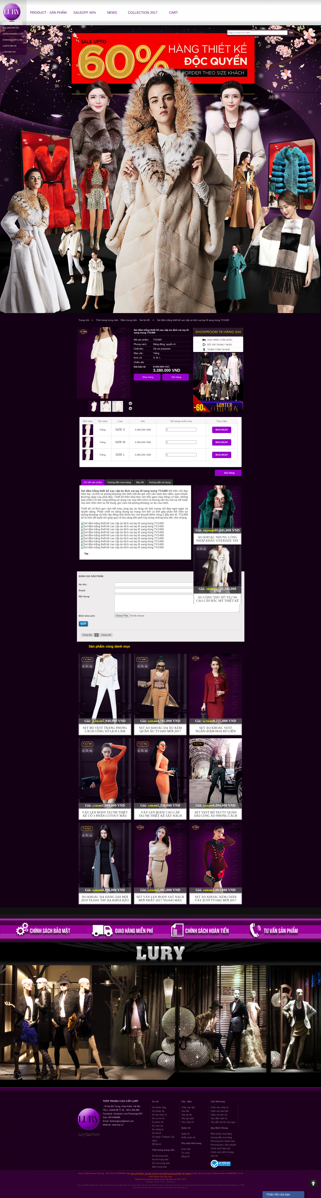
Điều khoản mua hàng (221, 1134)
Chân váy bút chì (219, 1114)
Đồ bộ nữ (156, 1144)
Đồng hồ (185, 1156)
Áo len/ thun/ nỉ (159, 1114)
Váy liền (185, 1111)
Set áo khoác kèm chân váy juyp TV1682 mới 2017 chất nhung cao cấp (216, 900)
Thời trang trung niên (163, 1150)
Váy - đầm (186, 1101)
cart (173, 12)
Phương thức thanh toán (223, 1141)
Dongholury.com (12, 40)
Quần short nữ (188, 1137)
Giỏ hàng (229, 472)
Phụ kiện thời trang (191, 1143)
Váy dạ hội (186, 1114)
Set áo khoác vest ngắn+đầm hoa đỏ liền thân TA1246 (216, 731)
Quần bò (185, 1134)
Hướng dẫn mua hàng (221, 1137)
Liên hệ (214, 1156)
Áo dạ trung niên (160, 1156)
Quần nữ (185, 1128)
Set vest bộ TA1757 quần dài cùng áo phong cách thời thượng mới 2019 (215, 816)
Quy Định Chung (219, 1128)
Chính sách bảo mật (220, 1148)
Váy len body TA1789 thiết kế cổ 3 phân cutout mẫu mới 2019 (105, 816)
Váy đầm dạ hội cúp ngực (223, 1122)
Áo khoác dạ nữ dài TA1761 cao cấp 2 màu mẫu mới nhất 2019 (217, 601)
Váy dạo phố (187, 1118)
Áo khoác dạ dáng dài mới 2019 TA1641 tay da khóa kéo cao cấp (105, 900)
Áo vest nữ (157, 1125)
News (112, 12)
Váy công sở (187, 1122)
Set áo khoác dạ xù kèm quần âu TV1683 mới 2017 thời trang (160, 731)
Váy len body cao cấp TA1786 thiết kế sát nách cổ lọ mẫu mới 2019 (160, 816)
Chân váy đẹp (188, 1107)
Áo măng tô (157, 1129)
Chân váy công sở (220, 1107)
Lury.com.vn (9, 46)
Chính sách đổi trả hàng (222, 1152)
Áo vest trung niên (161, 1163)
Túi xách (185, 1153)
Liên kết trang (218, 1101)
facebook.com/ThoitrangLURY (128, 1113)
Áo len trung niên (160, 1159)
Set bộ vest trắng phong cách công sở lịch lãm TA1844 (105, 731)
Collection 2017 (142, 12)
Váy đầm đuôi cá (219, 1118)
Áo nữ (155, 1101)
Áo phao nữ (158, 1122)
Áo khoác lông (159, 1107)
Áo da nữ (156, 1133)
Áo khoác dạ (158, 1111)
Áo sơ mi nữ (158, 1118)
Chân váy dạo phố (219, 1111)
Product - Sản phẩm (48, 12)
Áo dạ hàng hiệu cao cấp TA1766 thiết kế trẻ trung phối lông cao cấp (217, 542)
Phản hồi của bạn (278, 1194)
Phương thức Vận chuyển (223, 1145)
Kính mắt (185, 1149)
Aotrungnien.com (13, 34)
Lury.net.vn (9, 52)
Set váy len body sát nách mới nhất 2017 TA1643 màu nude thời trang (160, 900)
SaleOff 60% (84, 12)
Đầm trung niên (159, 1167)
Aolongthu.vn (11, 28)
